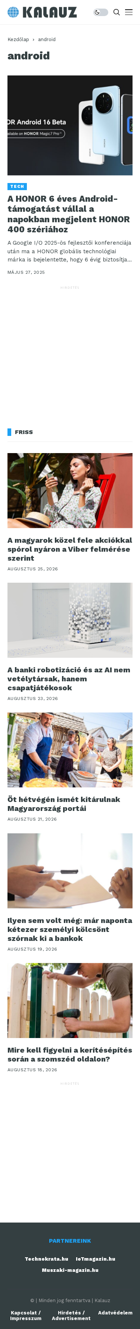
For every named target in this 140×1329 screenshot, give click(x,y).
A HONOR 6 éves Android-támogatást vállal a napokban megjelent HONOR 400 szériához (68, 214)
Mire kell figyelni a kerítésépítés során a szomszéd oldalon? (69, 1054)
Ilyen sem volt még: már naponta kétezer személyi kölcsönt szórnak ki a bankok (69, 929)
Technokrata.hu (46, 1259)
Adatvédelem (115, 1313)
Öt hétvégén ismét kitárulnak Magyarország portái (63, 804)
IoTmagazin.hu (95, 1259)
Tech (17, 186)
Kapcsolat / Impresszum (25, 1316)
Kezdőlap (18, 39)
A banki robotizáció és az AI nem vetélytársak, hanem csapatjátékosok (68, 678)
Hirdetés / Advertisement (71, 1316)
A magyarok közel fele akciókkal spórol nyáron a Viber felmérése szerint (69, 549)
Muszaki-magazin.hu (70, 1270)
